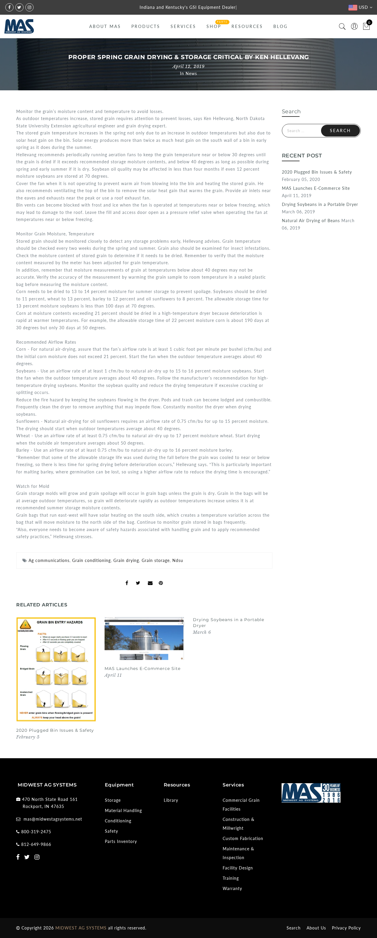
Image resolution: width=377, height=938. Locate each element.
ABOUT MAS (105, 26)
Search (294, 927)
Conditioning (118, 820)
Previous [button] (22, 682)
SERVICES (183, 26)
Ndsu (177, 560)
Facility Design (238, 867)
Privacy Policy (346, 927)
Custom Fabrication (243, 838)
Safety (111, 831)
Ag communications (49, 560)
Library (171, 800)
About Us (316, 927)
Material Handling (123, 810)
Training (231, 878)
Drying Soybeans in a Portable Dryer (320, 204)
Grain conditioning (91, 560)
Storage (113, 800)
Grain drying (126, 560)
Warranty (232, 888)
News (191, 73)
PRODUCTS (145, 26)
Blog (280, 26)
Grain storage (156, 560)
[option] (56, 679)
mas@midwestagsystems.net (53, 818)
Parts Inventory (121, 841)
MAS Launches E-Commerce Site (143, 668)
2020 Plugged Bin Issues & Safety (55, 730)
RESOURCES (247, 26)
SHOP (213, 26)
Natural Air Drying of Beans (311, 220)
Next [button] (258, 682)
